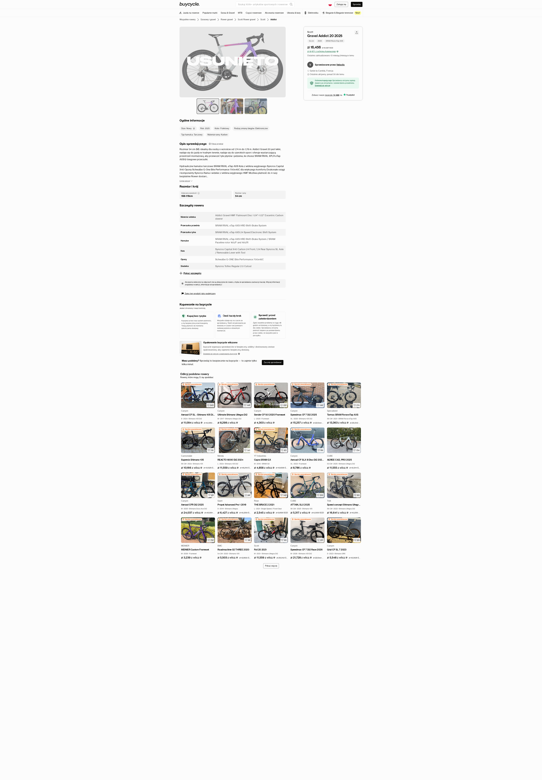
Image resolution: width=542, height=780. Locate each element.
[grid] (192, 384)
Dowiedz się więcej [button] (322, 85)
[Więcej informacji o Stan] (194, 128)
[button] (192, 422)
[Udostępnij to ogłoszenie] (356, 32)
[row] (192, 384)
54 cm (311, 41)
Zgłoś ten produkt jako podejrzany (200, 293)
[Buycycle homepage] (189, 4)
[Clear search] (291, 4)
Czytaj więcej (185, 181)
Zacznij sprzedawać (273, 362)
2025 (320, 41)
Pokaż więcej (271, 566)
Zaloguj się (341, 4)
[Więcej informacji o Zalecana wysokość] (199, 193)
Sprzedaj (357, 4)
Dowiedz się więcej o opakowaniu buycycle (220, 354)
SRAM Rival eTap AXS (334, 41)
